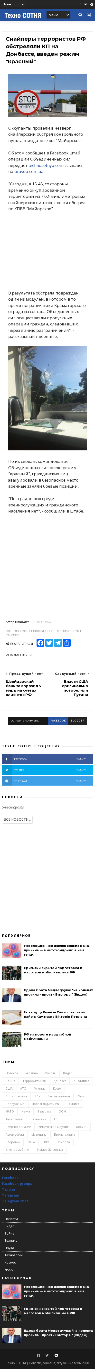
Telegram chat (15, 1201)
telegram (50, 780)
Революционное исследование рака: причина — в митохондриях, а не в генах (57, 950)
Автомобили (15, 1134)
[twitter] (85, 4)
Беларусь (44, 1111)
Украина (31, 1073)
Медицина (39, 1134)
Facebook (10, 1177)
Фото (81, 1096)
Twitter (8, 1189)
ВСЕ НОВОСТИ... (17, 819)
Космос (81, 1127)
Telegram (10, 1195)
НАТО (10, 1111)
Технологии (14, 1119)
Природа (63, 1142)
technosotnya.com (46, 165)
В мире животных (50, 1150)
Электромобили (17, 1150)
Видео (67, 1073)
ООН (62, 1111)
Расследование (59, 1096)
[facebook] (80, 4)
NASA (31, 1142)
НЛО (46, 1142)
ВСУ (37, 1096)
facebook (58, 720)
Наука (25, 1111)
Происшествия (16, 1096)
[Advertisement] (47, 251)
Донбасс (59, 1081)
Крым (57, 1088)
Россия (50, 1073)
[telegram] (91, 4)
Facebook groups (17, 1183)
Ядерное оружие (18, 1127)
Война (10, 1081)
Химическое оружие (53, 1127)
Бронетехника (64, 1134)
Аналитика (81, 1081)
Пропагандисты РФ (46, 1104)
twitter (50, 769)
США (9, 1088)
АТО (23, 1088)
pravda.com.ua (29, 171)
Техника (73, 1104)
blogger (77, 720)
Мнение (40, 1088)
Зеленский (39, 1119)
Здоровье (13, 1142)
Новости (12, 1073)
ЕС (55, 1119)
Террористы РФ (34, 1081)
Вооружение (15, 1104)
